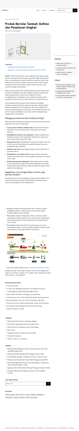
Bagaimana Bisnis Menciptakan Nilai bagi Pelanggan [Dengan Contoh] (28, 368)
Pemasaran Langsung (14, 336)
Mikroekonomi (9, 397)
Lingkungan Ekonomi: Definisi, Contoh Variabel (21, 333)
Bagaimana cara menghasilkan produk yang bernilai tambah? (27, 70)
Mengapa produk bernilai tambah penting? (21, 67)
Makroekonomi (40, 395)
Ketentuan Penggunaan (51, 428)
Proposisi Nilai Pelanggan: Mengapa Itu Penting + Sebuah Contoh (27, 357)
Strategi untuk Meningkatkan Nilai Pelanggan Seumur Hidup (25, 354)
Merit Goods (11, 330)
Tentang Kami (16, 428)
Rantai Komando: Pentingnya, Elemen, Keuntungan (23, 327)
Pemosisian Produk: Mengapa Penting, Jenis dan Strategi (24, 306)
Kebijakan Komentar (63, 428)
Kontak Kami (71, 428)
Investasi (27, 395)
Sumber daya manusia (31, 397)
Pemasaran (22, 397)
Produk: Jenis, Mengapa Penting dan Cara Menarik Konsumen (26, 289)
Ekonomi (21, 395)
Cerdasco (5, 10)
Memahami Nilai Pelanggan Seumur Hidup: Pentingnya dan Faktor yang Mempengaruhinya (66, 86)
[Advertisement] (39, 4)
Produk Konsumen (12, 286)
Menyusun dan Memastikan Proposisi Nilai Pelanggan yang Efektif (27, 360)
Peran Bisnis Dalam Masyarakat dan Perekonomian (23, 324)
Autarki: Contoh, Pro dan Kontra (17, 339)
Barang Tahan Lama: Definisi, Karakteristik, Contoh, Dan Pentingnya (28, 303)
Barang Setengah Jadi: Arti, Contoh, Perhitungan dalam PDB (25, 300)
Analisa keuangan (10, 395)
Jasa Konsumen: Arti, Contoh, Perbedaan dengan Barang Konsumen (28, 297)
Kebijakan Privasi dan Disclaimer (27, 428)
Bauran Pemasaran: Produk (15, 309)
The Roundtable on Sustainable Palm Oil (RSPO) (38, 267)
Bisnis (17, 395)
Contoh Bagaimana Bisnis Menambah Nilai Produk (22, 291)
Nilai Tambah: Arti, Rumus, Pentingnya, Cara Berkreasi (23, 294)
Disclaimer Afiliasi (40, 428)
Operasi (16, 397)
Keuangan (33, 395)
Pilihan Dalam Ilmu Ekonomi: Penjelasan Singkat (22, 321)
